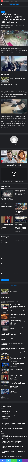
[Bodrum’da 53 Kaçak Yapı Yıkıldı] (5, 79)
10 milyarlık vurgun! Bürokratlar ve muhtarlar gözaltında (6, 205)
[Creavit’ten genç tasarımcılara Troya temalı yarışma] (5, 316)
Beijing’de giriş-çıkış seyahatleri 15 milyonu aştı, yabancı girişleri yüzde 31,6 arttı (20, 192)
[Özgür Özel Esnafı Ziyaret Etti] (21, 206)
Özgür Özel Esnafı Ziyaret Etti (19, 212)
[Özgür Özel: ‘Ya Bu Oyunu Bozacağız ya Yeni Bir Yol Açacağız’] (7, 219)
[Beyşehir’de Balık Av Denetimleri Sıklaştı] (5, 391)
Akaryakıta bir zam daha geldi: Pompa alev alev (13, 348)
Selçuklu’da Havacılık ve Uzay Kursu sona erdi (12, 310)
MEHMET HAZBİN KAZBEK (8, 25)
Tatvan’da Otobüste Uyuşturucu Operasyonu (7, 199)
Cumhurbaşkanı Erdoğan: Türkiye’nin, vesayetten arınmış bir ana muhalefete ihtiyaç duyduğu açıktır (20, 227)
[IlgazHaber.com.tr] (14, 4)
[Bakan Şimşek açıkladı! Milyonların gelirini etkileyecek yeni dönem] (5, 322)
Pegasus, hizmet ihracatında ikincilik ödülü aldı (17, 364)
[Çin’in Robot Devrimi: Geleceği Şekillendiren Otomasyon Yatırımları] (5, 358)
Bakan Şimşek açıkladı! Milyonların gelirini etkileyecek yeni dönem (17, 322)
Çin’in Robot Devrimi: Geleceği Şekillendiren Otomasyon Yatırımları (17, 358)
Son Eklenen (14, 285)
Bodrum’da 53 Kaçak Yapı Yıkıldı (17, 78)
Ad (2, 258)
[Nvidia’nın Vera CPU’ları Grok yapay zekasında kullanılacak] (5, 306)
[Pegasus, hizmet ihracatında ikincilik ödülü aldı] (5, 365)
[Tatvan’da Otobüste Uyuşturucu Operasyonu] (7, 193)
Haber (8, 8)
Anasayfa (4, 8)
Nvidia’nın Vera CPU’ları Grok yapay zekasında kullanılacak (17, 305)
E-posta (3, 263)
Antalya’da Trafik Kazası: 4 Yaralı (10, 1)
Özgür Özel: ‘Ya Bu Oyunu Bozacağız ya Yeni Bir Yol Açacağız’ (7, 226)
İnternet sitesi (4, 268)
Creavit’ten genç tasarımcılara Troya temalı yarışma (17, 315)
